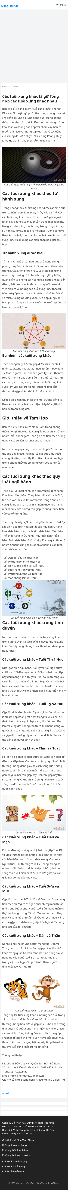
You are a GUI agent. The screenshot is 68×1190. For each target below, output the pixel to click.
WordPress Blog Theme (37, 1183)
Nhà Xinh (9, 6)
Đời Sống (15, 86)
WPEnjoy (55, 1183)
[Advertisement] (34, 46)
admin (6, 1093)
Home (5, 86)
